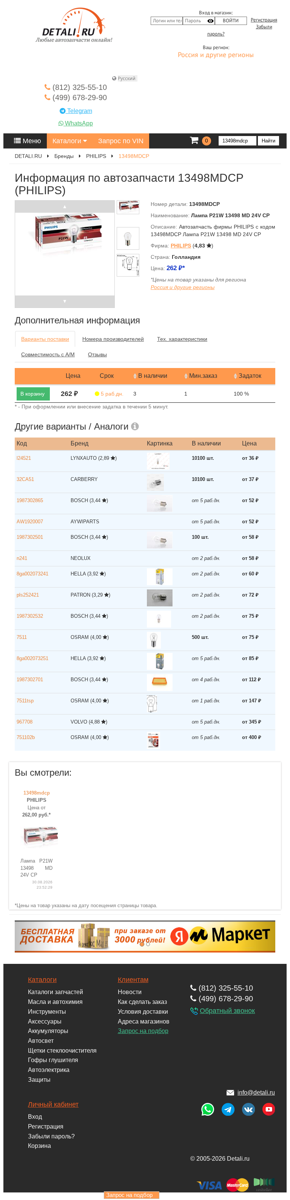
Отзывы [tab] (97, 354)
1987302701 (30, 679)
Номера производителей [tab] (113, 339)
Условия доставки (143, 1011)
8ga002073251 (32, 658)
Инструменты (47, 1011)
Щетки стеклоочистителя (62, 1050)
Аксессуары (45, 1021)
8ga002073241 (32, 574)
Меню (31, 141)
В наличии (152, 376)
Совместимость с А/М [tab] (48, 354)
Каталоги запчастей (55, 992)
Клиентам (133, 980)
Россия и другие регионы (216, 55)
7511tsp (25, 701)
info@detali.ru (256, 1092)
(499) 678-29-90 (78, 97)
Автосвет (41, 1041)
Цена (73, 376)
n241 (22, 558)
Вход (35, 1116)
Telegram (79, 111)
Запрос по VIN (120, 141)
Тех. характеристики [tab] (182, 339)
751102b (26, 737)
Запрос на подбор (143, 1031)
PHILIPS (96, 156)
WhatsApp (78, 123)
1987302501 (30, 537)
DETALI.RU (28, 156)
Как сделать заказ (142, 1002)
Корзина (39, 1146)
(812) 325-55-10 (78, 87)
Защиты (39, 1079)
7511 (22, 637)
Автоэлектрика (48, 1070)
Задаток (250, 376)
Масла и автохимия (55, 1002)
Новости (130, 992)
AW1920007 (30, 521)
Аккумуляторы (48, 1031)
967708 (24, 722)
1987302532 (30, 616)
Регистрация (264, 20)
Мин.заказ (203, 376)
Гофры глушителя (53, 1060)
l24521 (24, 458)
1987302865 (30, 500)
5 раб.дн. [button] (111, 394)
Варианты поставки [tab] (45, 339)
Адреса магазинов (144, 1021)
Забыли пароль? (51, 1136)
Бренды (64, 156)
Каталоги (67, 141)
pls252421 (28, 595)
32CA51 (25, 479)
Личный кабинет (53, 1104)
